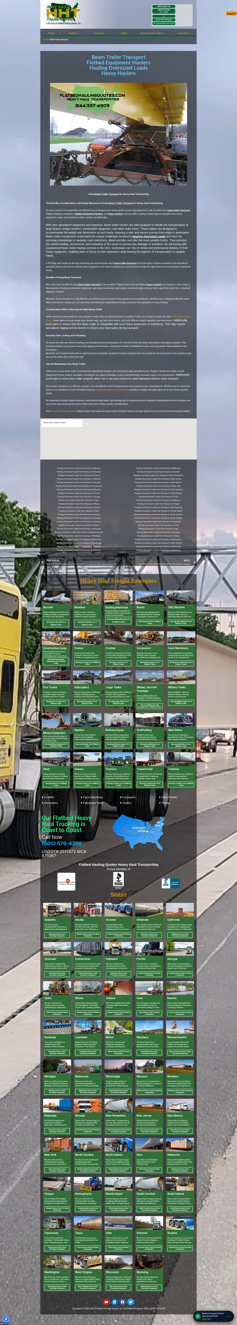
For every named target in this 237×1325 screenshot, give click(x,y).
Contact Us (182, 33)
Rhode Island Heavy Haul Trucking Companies (118, 1209)
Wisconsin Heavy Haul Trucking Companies (118, 1287)
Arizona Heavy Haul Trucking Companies (118, 935)
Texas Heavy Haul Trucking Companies (87, 1248)
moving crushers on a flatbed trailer (118, 663)
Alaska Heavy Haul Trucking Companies (88, 935)
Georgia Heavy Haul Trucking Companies (180, 974)
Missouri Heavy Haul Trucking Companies (149, 1092)
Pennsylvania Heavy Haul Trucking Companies (88, 1209)
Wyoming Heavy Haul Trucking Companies (149, 1287)
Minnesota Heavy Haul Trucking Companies (88, 1092)
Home (52, 33)
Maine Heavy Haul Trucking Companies (118, 1052)
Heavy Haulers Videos (151, 33)
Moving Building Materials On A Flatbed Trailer (118, 620)
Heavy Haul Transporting (64, 411)
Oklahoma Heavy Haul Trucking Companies (180, 1170)
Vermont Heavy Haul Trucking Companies (149, 1248)
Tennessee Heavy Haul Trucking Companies (57, 1248)
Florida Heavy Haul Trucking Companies (149, 974)
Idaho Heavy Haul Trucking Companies (57, 1013)
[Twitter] (130, 1302)
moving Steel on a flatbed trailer (56, 784)
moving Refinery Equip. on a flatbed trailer (118, 745)
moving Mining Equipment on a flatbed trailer (56, 745)
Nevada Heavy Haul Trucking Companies (88, 1131)
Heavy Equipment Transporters (112, 390)
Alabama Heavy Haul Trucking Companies (57, 935)
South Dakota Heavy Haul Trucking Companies (180, 1209)
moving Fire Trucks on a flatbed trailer (56, 702)
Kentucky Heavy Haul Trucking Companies (57, 1052)
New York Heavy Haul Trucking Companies (57, 1170)
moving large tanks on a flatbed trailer (118, 702)
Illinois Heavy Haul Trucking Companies (88, 1013)
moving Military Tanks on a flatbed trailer (181, 702)
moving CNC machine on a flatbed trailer (181, 622)
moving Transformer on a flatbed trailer (149, 784)
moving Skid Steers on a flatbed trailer (181, 745)
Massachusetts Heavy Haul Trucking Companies (180, 1052)
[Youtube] (106, 1302)
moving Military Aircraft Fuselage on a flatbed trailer (149, 706)
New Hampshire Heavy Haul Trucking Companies (118, 1131)
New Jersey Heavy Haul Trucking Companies (149, 1131)
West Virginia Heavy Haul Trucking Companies (88, 1287)
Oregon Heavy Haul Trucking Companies (57, 1209)
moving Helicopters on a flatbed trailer (87, 702)
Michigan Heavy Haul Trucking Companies (57, 1092)
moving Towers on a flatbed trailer (87, 784)
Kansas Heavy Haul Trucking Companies (180, 1013)
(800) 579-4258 (164, 11)
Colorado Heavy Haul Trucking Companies (57, 974)
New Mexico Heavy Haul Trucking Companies (179, 1131)
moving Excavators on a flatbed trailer (149, 663)
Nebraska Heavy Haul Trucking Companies (57, 1131)
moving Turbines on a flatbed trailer (181, 784)
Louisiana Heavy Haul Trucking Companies (87, 1052)
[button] (75, 33)
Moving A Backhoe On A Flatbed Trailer (87, 623)
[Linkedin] (114, 1302)
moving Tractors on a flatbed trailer (118, 784)
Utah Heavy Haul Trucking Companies (118, 1248)
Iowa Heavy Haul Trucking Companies (149, 1013)
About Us (99, 33)
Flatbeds (73, 33)
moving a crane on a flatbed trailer (87, 663)
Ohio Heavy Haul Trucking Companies (149, 1170)
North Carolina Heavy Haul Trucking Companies (87, 1170)
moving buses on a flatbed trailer (150, 622)
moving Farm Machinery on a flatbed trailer (181, 663)
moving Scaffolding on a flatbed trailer (150, 745)
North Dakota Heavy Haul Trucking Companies (119, 1170)
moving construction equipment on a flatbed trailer (55, 661)
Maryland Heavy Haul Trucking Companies (149, 1052)
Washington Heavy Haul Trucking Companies (57, 1287)
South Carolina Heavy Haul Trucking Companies (149, 1209)
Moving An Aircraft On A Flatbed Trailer (56, 623)
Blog (124, 33)
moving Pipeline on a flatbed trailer (87, 745)
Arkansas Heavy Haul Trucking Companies (149, 935)
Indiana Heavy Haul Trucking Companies (118, 1013)
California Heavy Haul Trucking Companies (179, 935)
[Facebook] (122, 1302)
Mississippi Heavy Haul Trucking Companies (118, 1092)
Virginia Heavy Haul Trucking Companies (180, 1248)
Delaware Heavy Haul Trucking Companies (118, 974)
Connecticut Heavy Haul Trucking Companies (87, 974)
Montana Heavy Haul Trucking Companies (180, 1092)
